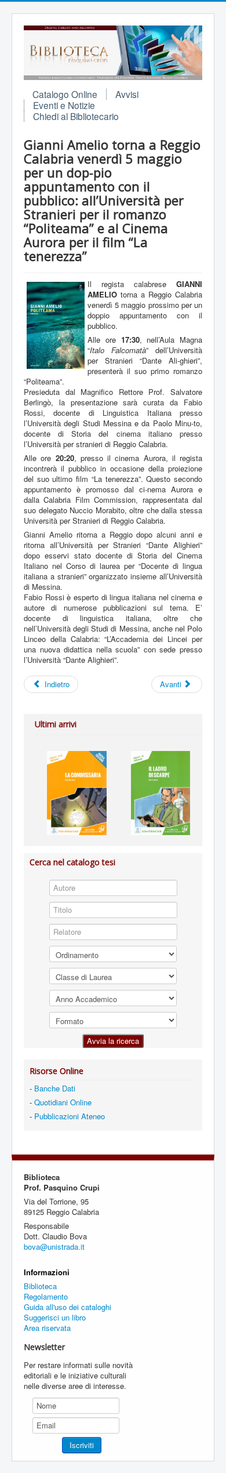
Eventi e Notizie (64, 105)
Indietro (56, 684)
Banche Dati (54, 1088)
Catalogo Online (64, 94)
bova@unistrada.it (54, 1246)
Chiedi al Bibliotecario (76, 116)
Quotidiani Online (63, 1102)
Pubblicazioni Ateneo (69, 1116)
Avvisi (126, 94)
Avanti (172, 684)
